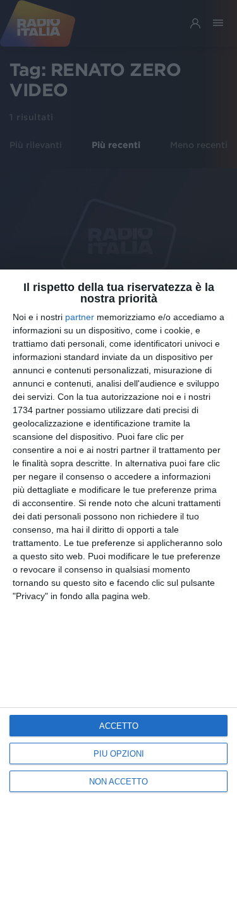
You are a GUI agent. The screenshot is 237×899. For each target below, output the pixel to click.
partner (79, 317)
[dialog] (118, 584)
